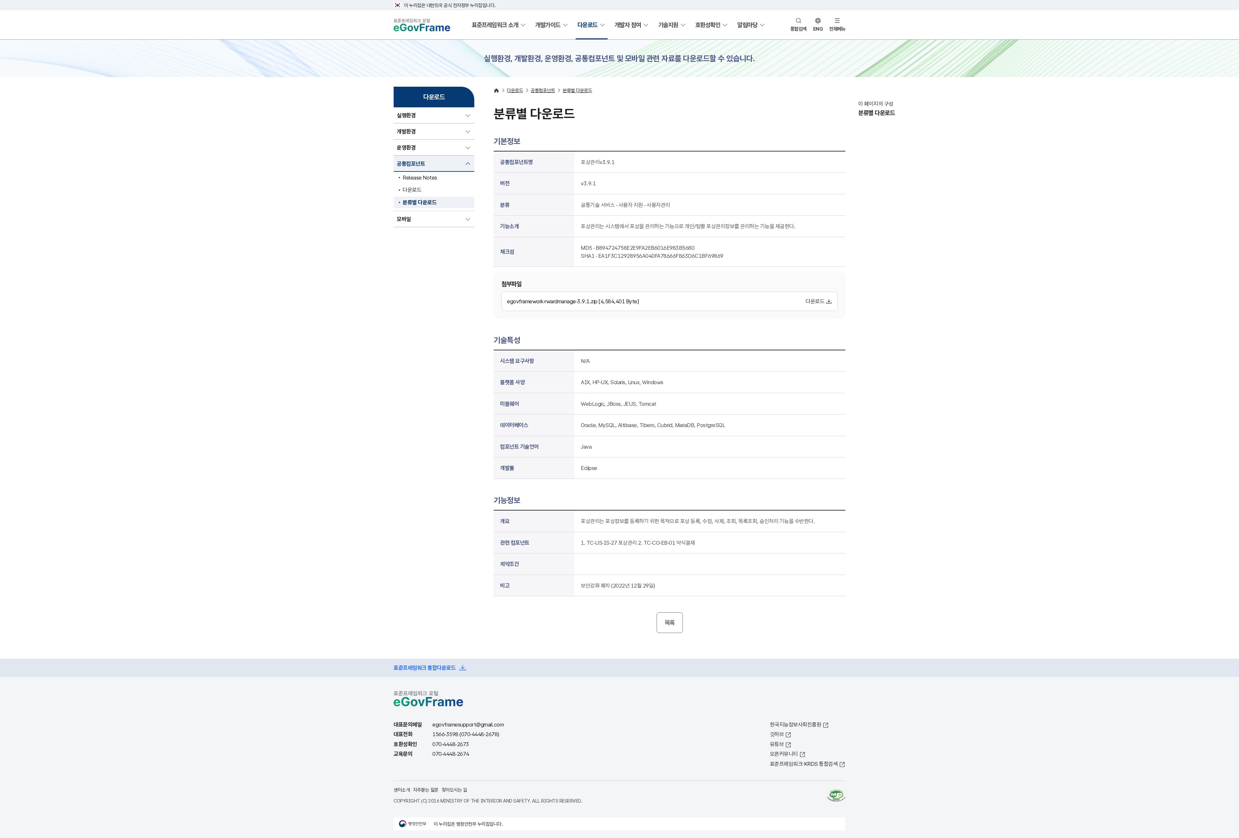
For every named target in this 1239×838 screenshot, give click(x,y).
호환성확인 (707, 25)
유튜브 (777, 744)
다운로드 (588, 25)
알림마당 (747, 25)
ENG (818, 28)
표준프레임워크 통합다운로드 (425, 667)
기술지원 (668, 25)
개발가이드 (547, 25)
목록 (670, 623)
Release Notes (420, 177)
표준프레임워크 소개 (495, 25)
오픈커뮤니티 (784, 753)
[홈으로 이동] (496, 90)
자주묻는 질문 (425, 789)
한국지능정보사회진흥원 (795, 724)
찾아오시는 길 (454, 789)
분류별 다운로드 (420, 202)
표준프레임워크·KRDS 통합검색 (804, 763)
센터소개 (402, 789)
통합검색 (799, 28)
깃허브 (777, 734)
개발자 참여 (628, 25)
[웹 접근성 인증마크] (836, 795)
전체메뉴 (837, 28)
